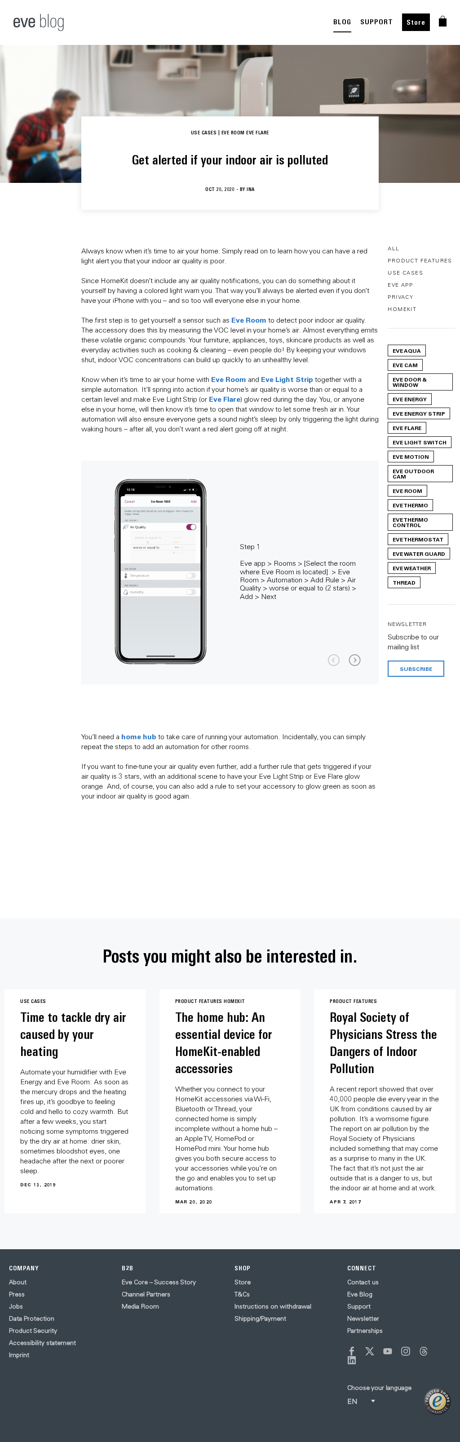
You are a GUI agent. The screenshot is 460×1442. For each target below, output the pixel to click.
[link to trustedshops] (437, 1401)
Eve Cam (405, 364)
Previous (333, 660)
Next (355, 660)
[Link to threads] (423, 1351)
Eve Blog (359, 1294)
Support (359, 1306)
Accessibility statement (42, 1343)
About (18, 1282)
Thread (404, 582)
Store (416, 22)
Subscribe (416, 668)
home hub (138, 736)
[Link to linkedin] (351, 1360)
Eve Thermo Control (410, 522)
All (393, 248)
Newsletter (363, 1318)
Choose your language (379, 1388)
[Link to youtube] (387, 1351)
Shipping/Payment (260, 1318)
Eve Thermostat (418, 539)
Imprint (19, 1355)
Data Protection (31, 1318)
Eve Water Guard (419, 553)
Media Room (140, 1306)
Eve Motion (411, 456)
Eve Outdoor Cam (413, 473)
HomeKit (402, 309)
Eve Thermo (410, 505)
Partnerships (365, 1331)
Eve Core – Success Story (159, 1282)
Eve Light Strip (287, 379)
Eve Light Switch (420, 442)
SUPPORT (376, 22)
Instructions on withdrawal (272, 1306)
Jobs (16, 1306)
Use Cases (405, 272)
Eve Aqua (407, 350)
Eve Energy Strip (419, 413)
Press (17, 1294)
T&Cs (242, 1294)
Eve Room (248, 319)
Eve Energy (410, 399)
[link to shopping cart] (443, 21)
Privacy (400, 296)
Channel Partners (146, 1294)
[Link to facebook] (351, 1351)
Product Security (33, 1331)
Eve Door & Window (410, 382)
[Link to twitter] (369, 1351)
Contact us (363, 1282)
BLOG (342, 22)
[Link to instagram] (405, 1351)
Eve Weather (412, 568)
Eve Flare (224, 399)
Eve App (400, 284)
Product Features (420, 260)
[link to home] (38, 22)
